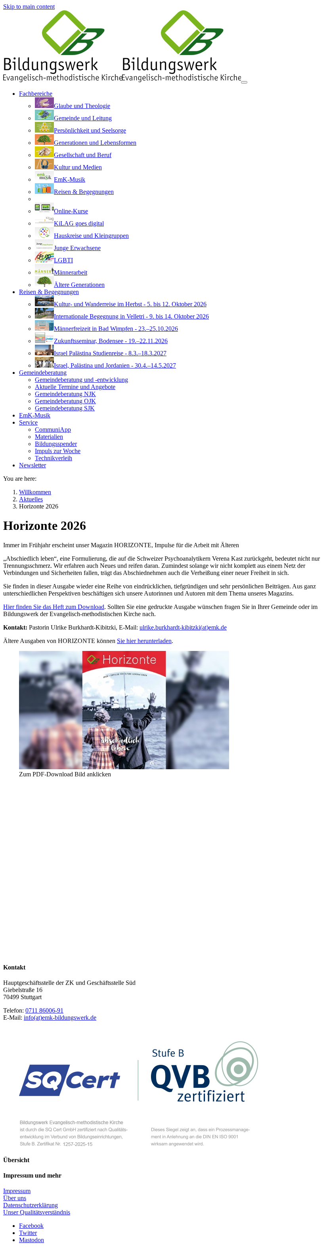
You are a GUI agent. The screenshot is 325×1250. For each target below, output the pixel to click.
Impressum (17, 1190)
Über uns (14, 1198)
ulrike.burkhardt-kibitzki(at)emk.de (183, 627)
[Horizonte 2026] (124, 767)
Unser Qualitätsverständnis (36, 1212)
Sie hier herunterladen (144, 640)
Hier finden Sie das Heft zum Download (53, 606)
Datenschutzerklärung (30, 1205)
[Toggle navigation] (244, 82)
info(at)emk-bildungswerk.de (60, 1017)
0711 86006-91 (44, 1010)
